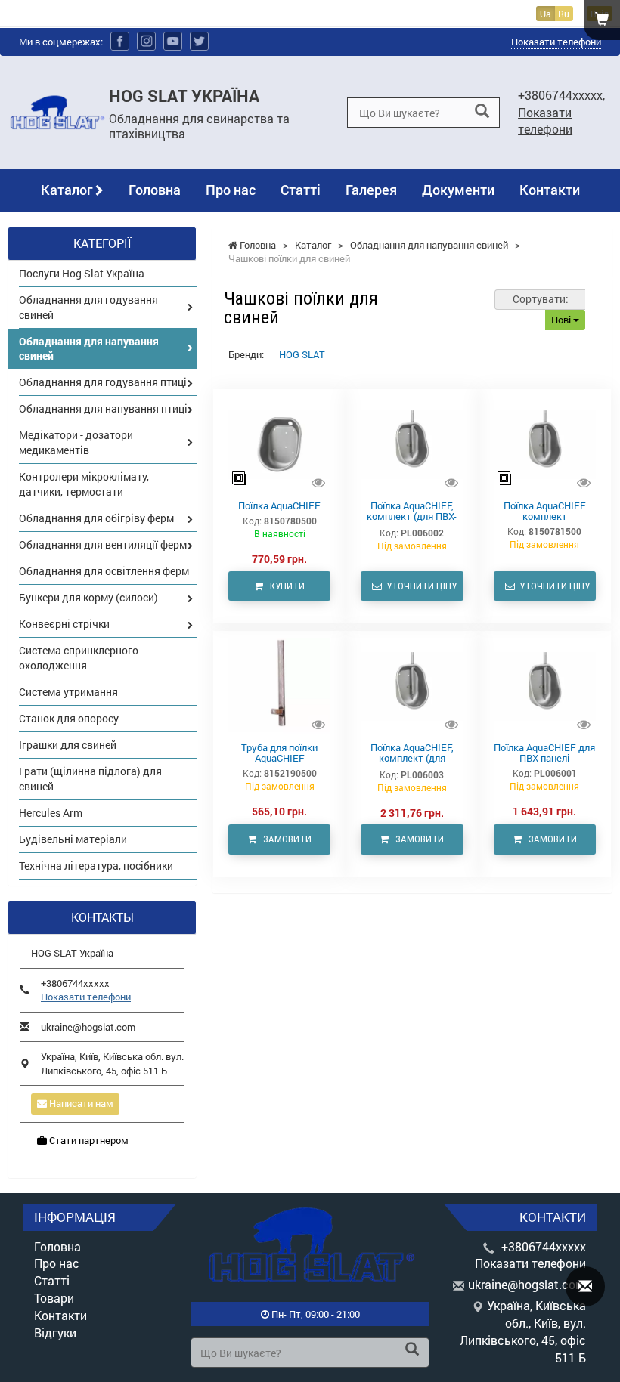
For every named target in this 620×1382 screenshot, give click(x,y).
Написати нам (80, 1103)
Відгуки (55, 1332)
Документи (458, 190)
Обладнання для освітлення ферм (104, 571)
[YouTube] (172, 41)
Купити (284, 586)
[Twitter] (199, 41)
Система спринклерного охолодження (78, 657)
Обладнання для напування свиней (89, 348)
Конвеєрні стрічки (64, 624)
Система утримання (68, 692)
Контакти (549, 190)
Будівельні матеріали (73, 839)
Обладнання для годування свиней (88, 307)
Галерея (371, 190)
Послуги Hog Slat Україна (81, 273)
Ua (545, 14)
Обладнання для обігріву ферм (96, 518)
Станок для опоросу (69, 718)
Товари (54, 1298)
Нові (562, 319)
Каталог (68, 190)
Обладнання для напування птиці (103, 408)
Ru (563, 14)
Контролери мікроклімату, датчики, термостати (84, 484)
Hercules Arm (50, 812)
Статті (301, 190)
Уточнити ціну (419, 586)
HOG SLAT (302, 354)
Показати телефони (556, 41)
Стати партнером (88, 1140)
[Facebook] (119, 41)
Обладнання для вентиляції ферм (103, 544)
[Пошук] (482, 111)
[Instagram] (146, 41)
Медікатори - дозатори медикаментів (76, 442)
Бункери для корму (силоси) (88, 597)
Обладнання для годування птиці (103, 382)
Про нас (231, 190)
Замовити (284, 839)
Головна (155, 190)
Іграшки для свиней (67, 744)
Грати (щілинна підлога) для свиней (90, 778)
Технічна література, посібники (96, 865)
